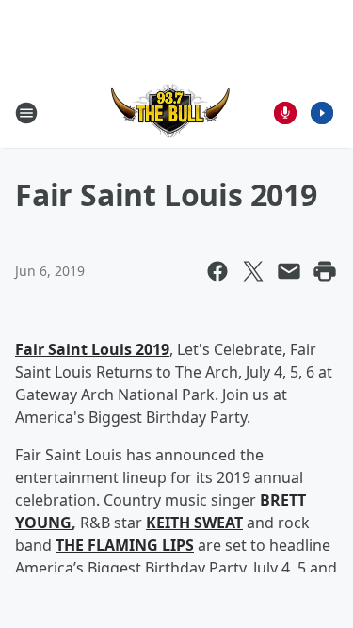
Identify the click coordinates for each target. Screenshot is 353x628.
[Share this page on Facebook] (217, 271)
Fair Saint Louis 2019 (92, 349)
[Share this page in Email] (289, 271)
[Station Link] (170, 112)
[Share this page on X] (253, 271)
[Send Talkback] (285, 113)
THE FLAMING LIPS (125, 545)
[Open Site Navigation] (26, 113)
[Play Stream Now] (322, 113)
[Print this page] (325, 271)
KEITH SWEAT (194, 522)
